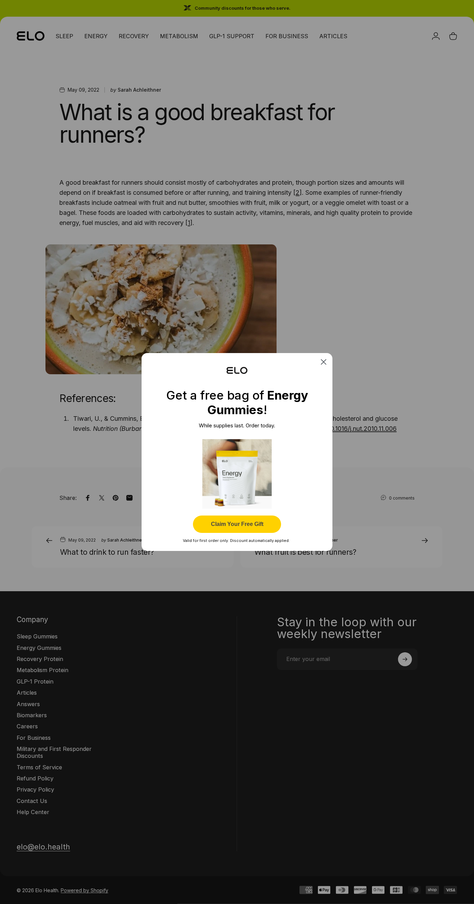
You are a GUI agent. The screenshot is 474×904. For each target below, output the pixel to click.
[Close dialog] (324, 362)
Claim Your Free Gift (237, 524)
